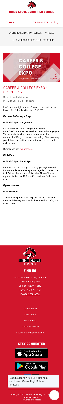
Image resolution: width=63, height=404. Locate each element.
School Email (30, 308)
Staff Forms (30, 320)
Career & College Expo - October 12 (35, 40)
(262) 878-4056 (32, 294)
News (51, 32)
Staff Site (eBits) (30, 326)
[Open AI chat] (54, 395)
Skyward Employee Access (30, 332)
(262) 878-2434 (33, 289)
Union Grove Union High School (25, 32)
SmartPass (30, 314)
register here (26, 148)
